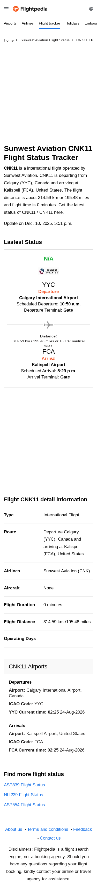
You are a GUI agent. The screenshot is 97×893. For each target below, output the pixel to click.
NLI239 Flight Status (23, 794)
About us (13, 829)
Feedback (82, 829)
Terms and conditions (47, 829)
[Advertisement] (48, 95)
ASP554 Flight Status (24, 804)
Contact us (50, 838)
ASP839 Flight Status (24, 785)
